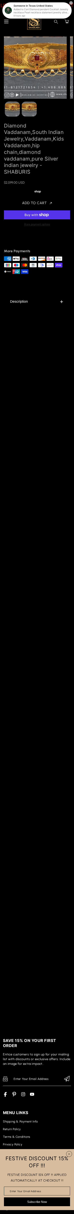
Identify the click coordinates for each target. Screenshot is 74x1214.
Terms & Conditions (16, 1137)
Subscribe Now (37, 1201)
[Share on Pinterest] (34, 240)
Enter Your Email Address (25, 1191)
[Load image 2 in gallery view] (29, 109)
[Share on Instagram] (41, 240)
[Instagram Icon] (23, 1095)
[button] (66, 21)
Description (19, 301)
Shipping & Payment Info (20, 1121)
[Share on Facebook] (20, 240)
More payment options (37, 224)
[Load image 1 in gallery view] (12, 109)
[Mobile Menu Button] (6, 21)
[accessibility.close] (69, 1154)
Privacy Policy (12, 1144)
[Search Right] (56, 22)
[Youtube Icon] (32, 1095)
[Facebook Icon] (5, 1095)
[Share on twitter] (27, 240)
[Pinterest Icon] (14, 1095)
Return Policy (12, 1129)
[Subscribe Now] (67, 1079)
